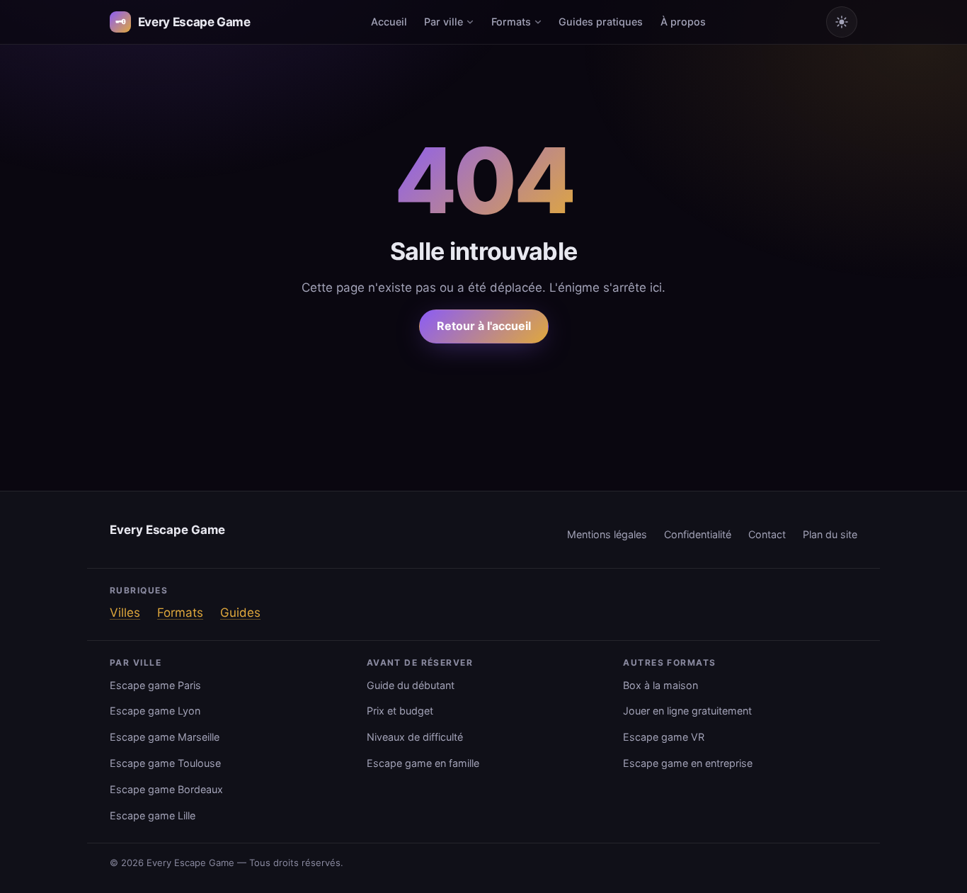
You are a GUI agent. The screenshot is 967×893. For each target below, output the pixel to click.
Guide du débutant (410, 685)
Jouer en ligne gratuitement (687, 711)
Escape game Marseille (164, 737)
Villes (125, 612)
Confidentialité (697, 534)
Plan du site (830, 534)
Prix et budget (400, 711)
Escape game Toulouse (165, 763)
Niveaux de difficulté (415, 737)
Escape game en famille (423, 763)
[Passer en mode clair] (841, 22)
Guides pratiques (601, 22)
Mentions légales (607, 534)
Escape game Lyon (155, 711)
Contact (767, 534)
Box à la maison (660, 685)
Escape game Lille (152, 815)
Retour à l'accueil (484, 326)
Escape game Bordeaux (166, 789)
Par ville (443, 22)
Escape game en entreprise (688, 763)
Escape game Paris (155, 685)
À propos (683, 22)
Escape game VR (663, 737)
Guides (240, 612)
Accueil (389, 22)
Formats (511, 22)
